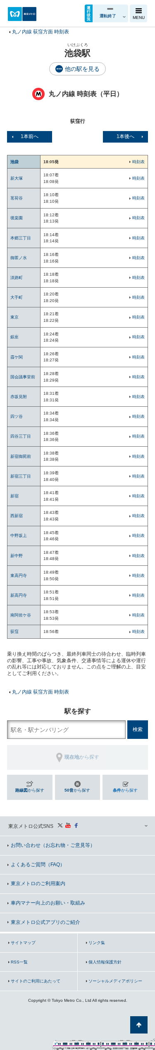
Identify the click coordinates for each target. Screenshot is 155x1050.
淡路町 (16, 277)
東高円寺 (18, 575)
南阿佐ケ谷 (20, 615)
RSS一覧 (19, 962)
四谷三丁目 (20, 436)
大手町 (16, 297)
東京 (14, 317)
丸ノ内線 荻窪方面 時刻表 (40, 32)
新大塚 (16, 178)
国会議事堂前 (22, 377)
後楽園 (16, 218)
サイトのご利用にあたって (35, 981)
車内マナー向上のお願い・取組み (48, 903)
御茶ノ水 (18, 257)
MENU (139, 17)
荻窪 (14, 631)
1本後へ (125, 136)
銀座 (14, 337)
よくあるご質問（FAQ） (38, 864)
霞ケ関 (16, 357)
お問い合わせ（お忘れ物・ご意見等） (53, 845)
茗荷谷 (16, 198)
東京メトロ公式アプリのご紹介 (45, 922)
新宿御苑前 (20, 456)
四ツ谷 (16, 416)
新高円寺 (18, 595)
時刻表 (138, 161)
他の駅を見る (82, 69)
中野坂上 (18, 535)
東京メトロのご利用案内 (38, 883)
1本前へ (29, 136)
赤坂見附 (18, 396)
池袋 (14, 161)
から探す (29, 790)
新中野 (16, 555)
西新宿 (16, 515)
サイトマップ (23, 942)
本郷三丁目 (20, 238)
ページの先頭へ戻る (139, 1025)
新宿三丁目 (20, 476)
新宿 (14, 496)
